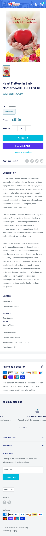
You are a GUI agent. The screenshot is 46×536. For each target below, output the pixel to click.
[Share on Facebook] (27, 161)
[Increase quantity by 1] (28, 128)
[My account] (36, 4)
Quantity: (6, 128)
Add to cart (23, 137)
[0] (41, 4)
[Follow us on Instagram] (9, 502)
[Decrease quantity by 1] (14, 128)
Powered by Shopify (10, 531)
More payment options (23, 152)
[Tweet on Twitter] (37, 161)
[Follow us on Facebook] (4, 502)
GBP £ (6, 489)
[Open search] (31, 4)
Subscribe (11, 477)
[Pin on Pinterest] (32, 161)
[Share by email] (41, 161)
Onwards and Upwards (13, 94)
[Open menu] (4, 4)
